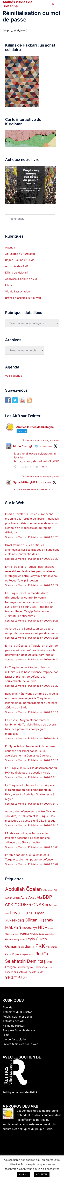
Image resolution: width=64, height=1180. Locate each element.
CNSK (38, 904)
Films (8, 285)
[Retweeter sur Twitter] (23, 440)
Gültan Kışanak (39, 920)
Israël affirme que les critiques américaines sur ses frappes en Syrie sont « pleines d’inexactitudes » (32, 549)
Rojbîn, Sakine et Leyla (19, 260)
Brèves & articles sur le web (23, 297)
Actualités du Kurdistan (20, 253)
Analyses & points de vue (21, 279)
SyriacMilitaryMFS (25, 482)
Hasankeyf (29, 928)
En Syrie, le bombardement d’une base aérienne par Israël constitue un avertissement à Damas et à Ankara (30, 751)
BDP (47, 897)
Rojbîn (41, 953)
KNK (53, 934)
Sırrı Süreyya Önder (29, 967)
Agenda (10, 247)
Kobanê (9, 939)
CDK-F (11, 904)
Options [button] (23, 1174)
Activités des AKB (16, 266)
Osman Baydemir (20, 946)
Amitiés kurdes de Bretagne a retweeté (43, 440)
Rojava (16, 954)
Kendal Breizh (45, 934)
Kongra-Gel (19, 939)
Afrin (45, 890)
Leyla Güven (36, 939)
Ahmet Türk (52, 890)
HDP (42, 927)
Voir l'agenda (13, 375)
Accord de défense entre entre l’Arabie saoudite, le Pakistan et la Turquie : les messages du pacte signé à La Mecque (30, 816)
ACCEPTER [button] (41, 1174)
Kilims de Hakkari (16, 272)
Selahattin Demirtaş (25, 961)
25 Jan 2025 (45, 482)
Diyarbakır (22, 913)
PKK (40, 946)
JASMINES (24, 934)
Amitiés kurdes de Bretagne (17, 4)
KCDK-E (34, 933)
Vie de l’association (17, 291)
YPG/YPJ (13, 977)
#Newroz (31, 453)
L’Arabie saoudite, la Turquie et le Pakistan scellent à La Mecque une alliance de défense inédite (27, 837)
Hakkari (13, 927)
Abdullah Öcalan (23, 889)
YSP (25, 978)
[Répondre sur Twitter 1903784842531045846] (16, 467)
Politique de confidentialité (20, 1092)
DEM (48, 905)
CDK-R (24, 904)
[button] (53, 4)
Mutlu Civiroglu (23, 446)
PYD (48, 947)
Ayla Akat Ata (31, 897)
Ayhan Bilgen (12, 897)
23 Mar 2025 (46, 446)
